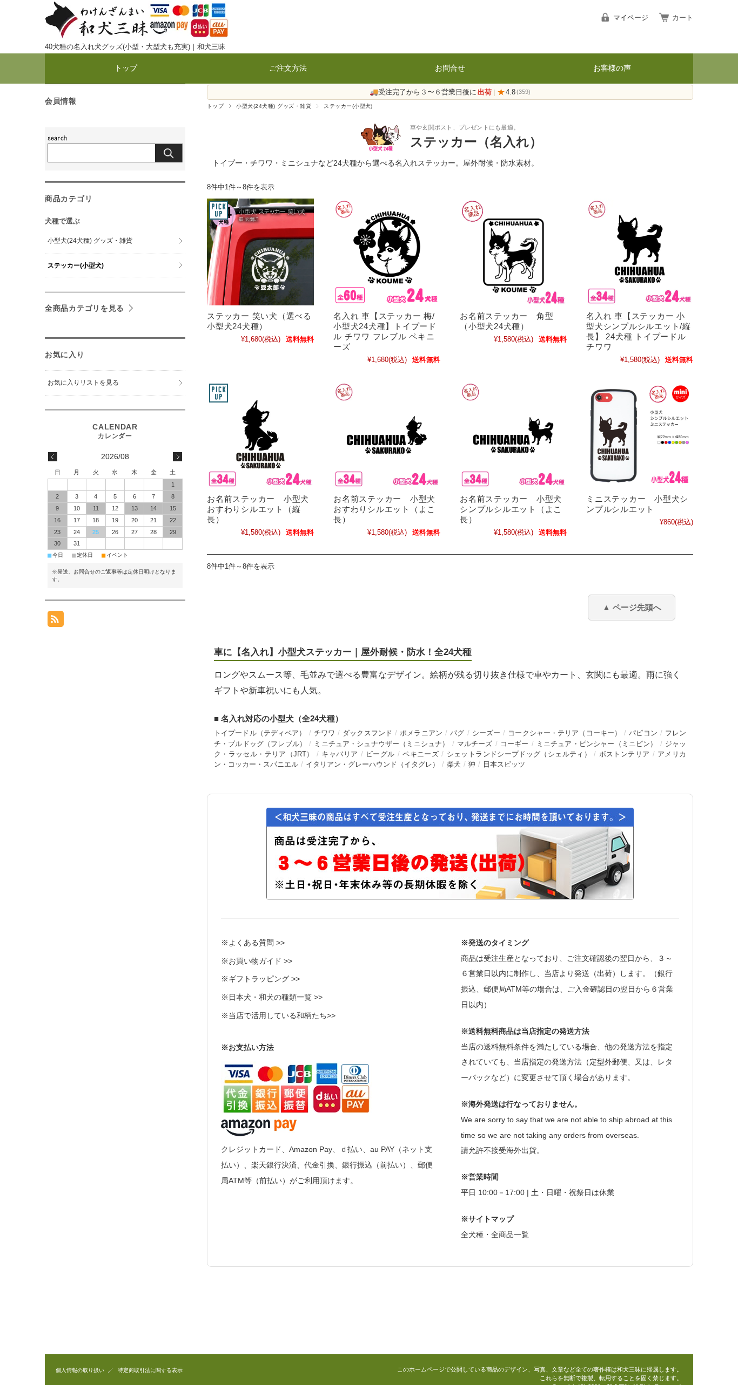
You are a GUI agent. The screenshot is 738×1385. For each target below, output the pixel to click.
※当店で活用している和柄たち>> (278, 1015)
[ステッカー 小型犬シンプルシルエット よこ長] (513, 434)
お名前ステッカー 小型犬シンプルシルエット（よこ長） (511, 509)
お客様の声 (612, 68)
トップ (126, 68)
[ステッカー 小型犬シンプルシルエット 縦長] (639, 252)
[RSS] (56, 621)
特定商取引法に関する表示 (150, 1370)
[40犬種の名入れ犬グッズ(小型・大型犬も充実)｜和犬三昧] (137, 35)
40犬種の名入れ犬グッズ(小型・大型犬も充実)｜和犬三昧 (135, 47)
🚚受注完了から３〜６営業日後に (431, 92)
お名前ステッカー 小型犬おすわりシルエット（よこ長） (384, 509)
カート (682, 17)
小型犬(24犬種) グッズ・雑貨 (273, 106)
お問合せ (450, 68)
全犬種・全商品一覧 (495, 1234)
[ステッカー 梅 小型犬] (386, 252)
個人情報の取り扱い (80, 1370)
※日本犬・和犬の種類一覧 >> (272, 997)
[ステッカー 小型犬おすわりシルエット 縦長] (260, 434)
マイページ (630, 17)
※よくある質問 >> (253, 942)
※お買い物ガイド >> (256, 961)
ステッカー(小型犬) (76, 265)
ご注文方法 (288, 68)
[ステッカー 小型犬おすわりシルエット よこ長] (386, 434)
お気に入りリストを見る (83, 382)
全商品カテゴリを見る (84, 308)
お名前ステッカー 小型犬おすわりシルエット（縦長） (258, 509)
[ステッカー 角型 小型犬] (513, 252)
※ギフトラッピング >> (260, 978)
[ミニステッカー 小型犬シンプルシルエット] (639, 434)
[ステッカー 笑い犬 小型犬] (260, 252)
